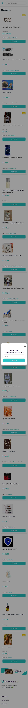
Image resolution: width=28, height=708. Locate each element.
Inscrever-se (14, 360)
